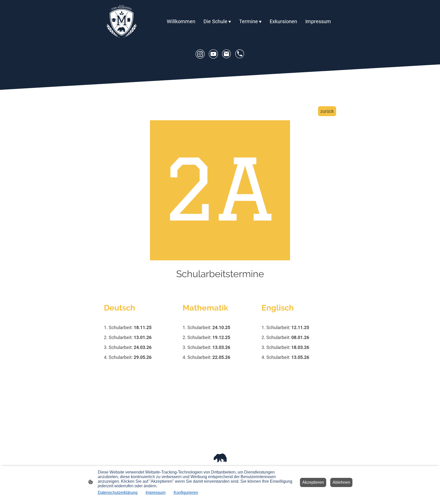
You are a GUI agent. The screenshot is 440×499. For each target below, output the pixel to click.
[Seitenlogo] (121, 21)
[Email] (226, 54)
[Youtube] (213, 54)
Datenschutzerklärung (118, 492)
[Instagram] (200, 54)
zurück (327, 111)
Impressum (156, 492)
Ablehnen (341, 482)
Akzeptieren (313, 482)
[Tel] (239, 54)
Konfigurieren (186, 492)
